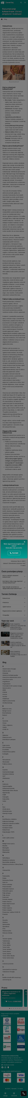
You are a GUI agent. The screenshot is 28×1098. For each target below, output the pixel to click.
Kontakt (15, 553)
